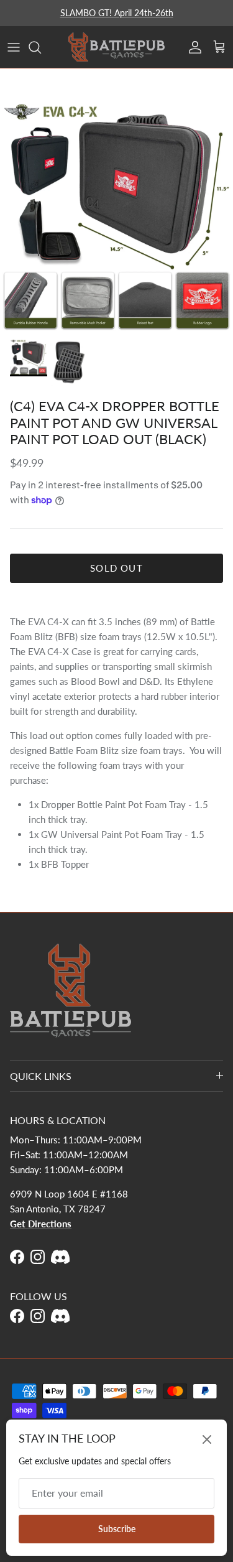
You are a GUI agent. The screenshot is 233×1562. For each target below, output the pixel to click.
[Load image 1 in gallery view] (116, 216)
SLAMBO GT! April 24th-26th (116, 12)
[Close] (206, 1439)
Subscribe (116, 1528)
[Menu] (13, 47)
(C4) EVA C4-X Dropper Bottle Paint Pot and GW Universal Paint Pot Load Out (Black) (114, 422)
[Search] (41, 47)
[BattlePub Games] (116, 47)
